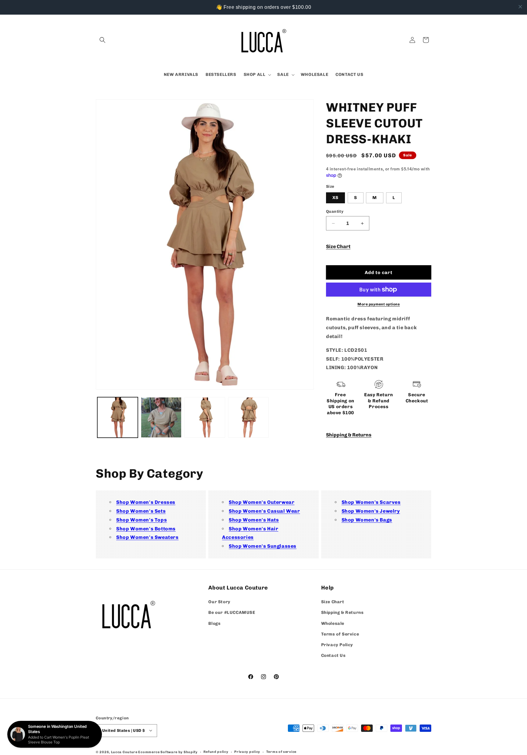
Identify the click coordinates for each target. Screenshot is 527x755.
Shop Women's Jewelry (371, 511)
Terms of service (281, 751)
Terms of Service (340, 634)
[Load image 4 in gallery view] (248, 417)
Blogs (214, 623)
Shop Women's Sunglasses (262, 546)
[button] (102, 40)
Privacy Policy (337, 644)
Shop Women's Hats (254, 520)
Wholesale (332, 623)
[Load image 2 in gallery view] (161, 417)
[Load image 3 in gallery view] (205, 417)
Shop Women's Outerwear (261, 502)
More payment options (378, 304)
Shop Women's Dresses (145, 502)
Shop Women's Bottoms (146, 529)
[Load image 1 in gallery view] (117, 417)
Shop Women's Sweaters (147, 537)
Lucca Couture (124, 752)
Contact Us (333, 655)
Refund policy (215, 751)
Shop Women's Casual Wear (264, 511)
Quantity (334, 211)
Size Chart (338, 246)
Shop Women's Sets (141, 511)
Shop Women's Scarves (371, 502)
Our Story (219, 602)
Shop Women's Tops (141, 520)
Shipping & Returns (348, 435)
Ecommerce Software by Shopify (167, 752)
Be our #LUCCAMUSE (231, 612)
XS (335, 197)
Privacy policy (247, 751)
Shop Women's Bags (367, 520)
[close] (520, 6)
